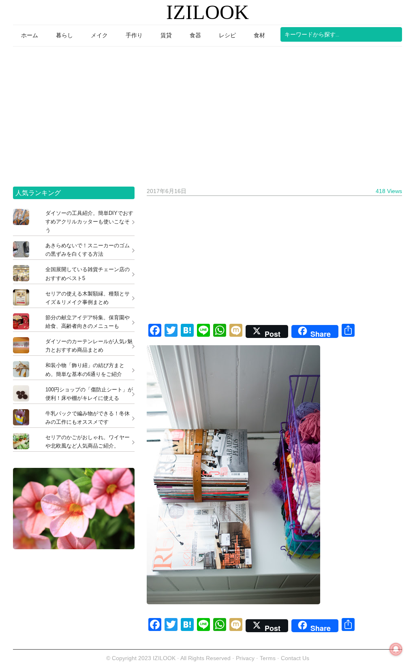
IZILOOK (207, 12)
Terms (268, 658)
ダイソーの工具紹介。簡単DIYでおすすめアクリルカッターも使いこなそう (89, 221)
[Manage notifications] (395, 649)
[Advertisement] (207, 113)
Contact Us (295, 658)
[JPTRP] (74, 547)
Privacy (245, 658)
